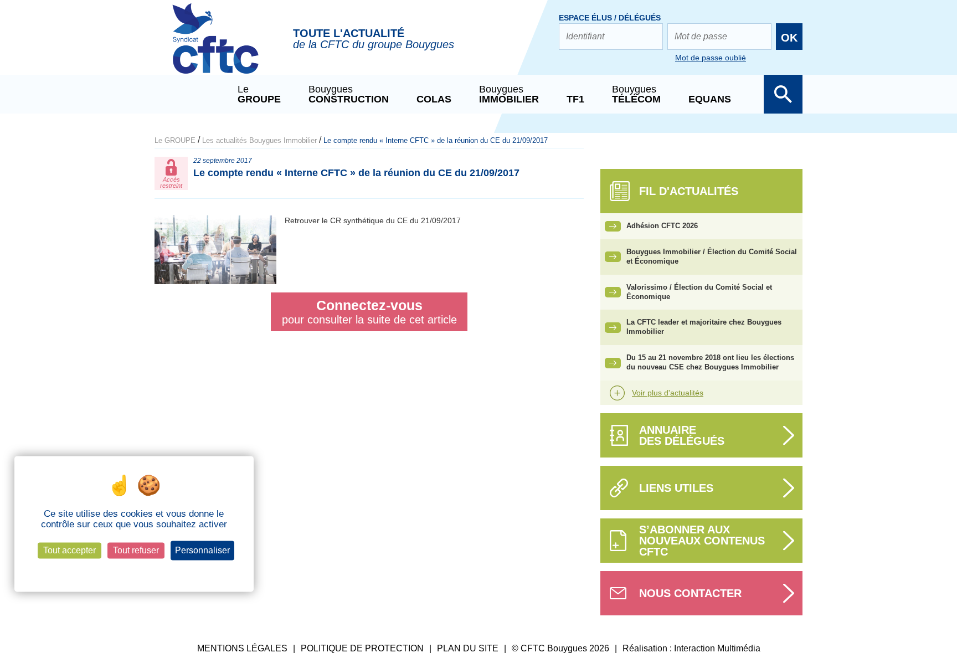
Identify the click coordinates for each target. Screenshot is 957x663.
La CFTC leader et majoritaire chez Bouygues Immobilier (703, 327)
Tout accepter (69, 551)
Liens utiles (676, 488)
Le (259, 94)
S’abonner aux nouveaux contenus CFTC (702, 540)
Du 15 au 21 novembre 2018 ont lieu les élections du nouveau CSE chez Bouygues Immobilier (710, 362)
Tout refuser (136, 551)
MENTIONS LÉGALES (242, 648)
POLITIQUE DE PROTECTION (362, 648)
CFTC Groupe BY (215, 46)
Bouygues (348, 94)
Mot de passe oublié (710, 57)
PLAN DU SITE (467, 648)
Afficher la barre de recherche (783, 94)
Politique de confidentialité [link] (133, 570)
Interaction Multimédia (717, 648)
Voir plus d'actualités (667, 392)
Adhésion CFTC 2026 (662, 226)
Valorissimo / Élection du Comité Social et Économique (699, 292)
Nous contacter (690, 593)
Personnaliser (202, 551)
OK (789, 38)
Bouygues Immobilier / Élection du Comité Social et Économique (711, 256)
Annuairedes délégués (681, 435)
